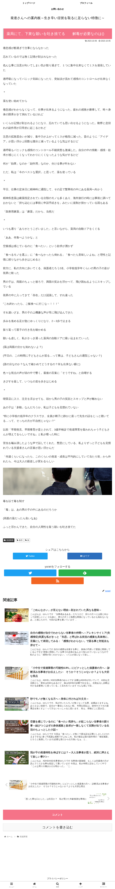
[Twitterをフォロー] (30, 572)
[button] (106, 495)
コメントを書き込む (57, 827)
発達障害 (9, 540)
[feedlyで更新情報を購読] (85, 572)
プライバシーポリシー (57, 878)
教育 (21, 540)
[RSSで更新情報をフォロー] (57, 580)
